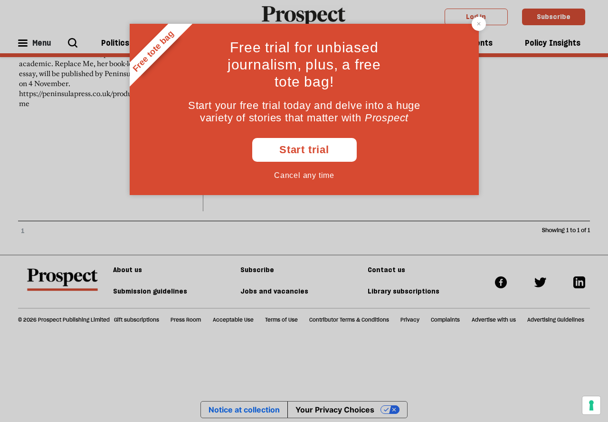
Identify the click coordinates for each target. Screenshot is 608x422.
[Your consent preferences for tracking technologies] (591, 405)
